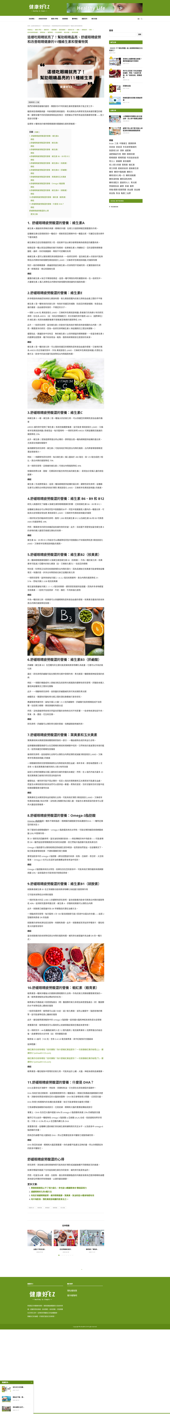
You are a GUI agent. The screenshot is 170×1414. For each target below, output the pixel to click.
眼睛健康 (47, 1207)
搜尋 (111, 30)
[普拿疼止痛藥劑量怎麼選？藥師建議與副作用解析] (115, 62)
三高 (116, 143)
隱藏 (36, 132)
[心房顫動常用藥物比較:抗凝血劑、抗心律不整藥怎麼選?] (115, 119)
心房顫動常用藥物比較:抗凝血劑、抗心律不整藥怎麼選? (133, 117)
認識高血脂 (127, 86)
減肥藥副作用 (115, 154)
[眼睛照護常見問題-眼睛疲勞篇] (115, 101)
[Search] (142, 19)
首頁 (28, 26)
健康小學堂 (54, 19)
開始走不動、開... (18, 1397)
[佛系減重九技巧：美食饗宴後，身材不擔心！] (6, 1409)
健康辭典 (132, 143)
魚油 (118, 193)
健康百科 (84, 19)
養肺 (132, 186)
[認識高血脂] (115, 89)
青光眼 (134, 182)
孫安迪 (112, 147)
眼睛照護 (55, 1207)
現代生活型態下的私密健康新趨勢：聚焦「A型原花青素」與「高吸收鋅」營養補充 (132, 74)
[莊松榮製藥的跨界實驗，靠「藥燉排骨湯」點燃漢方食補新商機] (66, 1238)
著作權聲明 (72, 1295)
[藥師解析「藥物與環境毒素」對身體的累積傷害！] (92, 1238)
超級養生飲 (134, 168)
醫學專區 (75, 19)
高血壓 (130, 189)
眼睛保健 (39, 1207)
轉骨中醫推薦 (120, 172)
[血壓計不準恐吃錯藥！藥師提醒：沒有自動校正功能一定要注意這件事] (39, 1238)
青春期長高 (114, 186)
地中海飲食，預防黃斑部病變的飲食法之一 (49, 1199)
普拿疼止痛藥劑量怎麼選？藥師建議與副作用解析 (132, 60)
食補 (127, 186)
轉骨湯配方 (114, 182)
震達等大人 (125, 182)
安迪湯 (119, 147)
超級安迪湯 (123, 168)
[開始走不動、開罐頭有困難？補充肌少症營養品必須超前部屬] (6, 1399)
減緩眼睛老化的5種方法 (41, 1191)
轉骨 (111, 172)
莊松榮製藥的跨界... (66, 1249)
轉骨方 (130, 172)
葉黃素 (125, 164)
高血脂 (112, 193)
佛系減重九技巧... (18, 1407)
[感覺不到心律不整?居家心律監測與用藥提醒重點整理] (115, 131)
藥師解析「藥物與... (92, 1249)
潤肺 (124, 154)
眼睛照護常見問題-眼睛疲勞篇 (132, 99)
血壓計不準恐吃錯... (39, 1249)
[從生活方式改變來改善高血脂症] (6, 1389)
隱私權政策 (72, 1290)
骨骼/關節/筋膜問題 (117, 189)
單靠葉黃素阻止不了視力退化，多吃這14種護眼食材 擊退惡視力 (59, 1188)
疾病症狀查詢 (43, 19)
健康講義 (65, 19)
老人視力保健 (115, 164)
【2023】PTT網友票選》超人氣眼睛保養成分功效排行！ (126, 49)
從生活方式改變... (18, 1387)
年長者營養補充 (130, 147)
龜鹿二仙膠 (126, 193)
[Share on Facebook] (65, 1217)
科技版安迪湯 (133, 157)
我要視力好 (31, 1207)
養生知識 (94, 19)
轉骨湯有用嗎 (126, 179)
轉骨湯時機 (114, 179)
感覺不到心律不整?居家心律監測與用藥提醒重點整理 (133, 129)
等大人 (112, 161)
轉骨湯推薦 (131, 175)
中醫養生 (123, 143)
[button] (30, 1242)
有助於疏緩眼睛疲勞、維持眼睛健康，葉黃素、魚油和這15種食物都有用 (62, 1195)
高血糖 (137, 189)
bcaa (111, 143)
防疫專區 (31, 19)
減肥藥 (128, 150)
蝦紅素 (132, 164)
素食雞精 (127, 161)
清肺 (122, 150)
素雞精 (119, 161)
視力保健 (63, 1207)
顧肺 (122, 186)
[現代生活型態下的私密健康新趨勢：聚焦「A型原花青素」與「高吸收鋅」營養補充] (115, 74)
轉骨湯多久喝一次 (117, 175)
